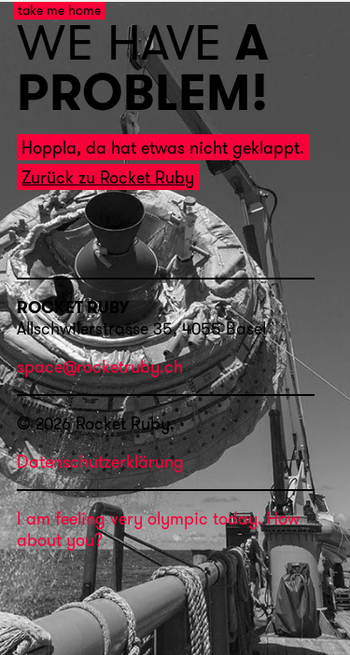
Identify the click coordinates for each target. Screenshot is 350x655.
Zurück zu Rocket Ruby (107, 177)
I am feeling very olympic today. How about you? (158, 529)
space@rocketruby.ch (100, 368)
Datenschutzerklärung (100, 461)
